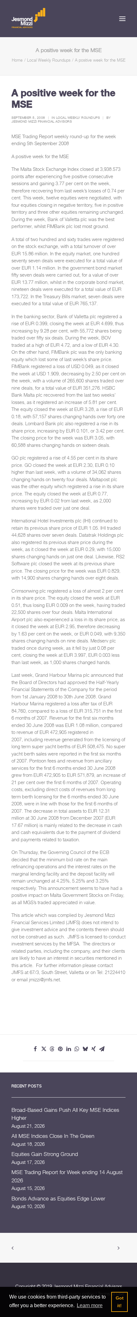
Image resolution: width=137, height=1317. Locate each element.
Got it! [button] (120, 1301)
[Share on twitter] (43, 1049)
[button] (122, 18)
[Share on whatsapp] (77, 1049)
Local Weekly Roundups (48, 60)
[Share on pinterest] (60, 1049)
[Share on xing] (93, 1049)
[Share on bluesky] (85, 1049)
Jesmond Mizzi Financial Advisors (41, 121)
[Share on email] (101, 1049)
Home (17, 60)
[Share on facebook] (35, 1049)
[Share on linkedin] (68, 1049)
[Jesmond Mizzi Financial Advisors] (28, 17)
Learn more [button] (90, 1305)
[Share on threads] (52, 1049)
